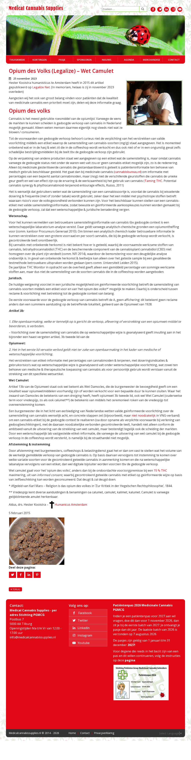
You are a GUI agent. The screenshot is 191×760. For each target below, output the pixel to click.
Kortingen (39, 59)
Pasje (62, 59)
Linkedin (83, 628)
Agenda (129, 59)
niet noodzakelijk (144, 415)
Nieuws (106, 59)
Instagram (84, 635)
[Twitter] (12, 575)
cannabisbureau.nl (128, 172)
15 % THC (160, 470)
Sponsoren (84, 59)
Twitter (82, 620)
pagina (130, 660)
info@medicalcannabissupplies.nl (33, 637)
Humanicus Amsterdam (71, 504)
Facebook (84, 613)
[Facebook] (20, 575)
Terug (16, 589)
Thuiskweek (17, 59)
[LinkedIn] (28, 575)
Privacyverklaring (104, 733)
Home (72, 733)
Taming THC (153, 181)
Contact (174, 59)
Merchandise (151, 59)
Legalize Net (41, 87)
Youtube (83, 643)
